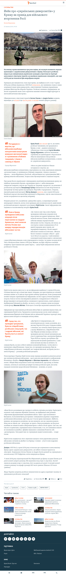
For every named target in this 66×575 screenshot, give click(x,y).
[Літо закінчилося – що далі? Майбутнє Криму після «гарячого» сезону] (9, 500)
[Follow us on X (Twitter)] (9, 539)
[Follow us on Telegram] (17, 539)
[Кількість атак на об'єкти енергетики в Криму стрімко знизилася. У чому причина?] (39, 521)
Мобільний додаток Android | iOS (44, 550)
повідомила (36, 85)
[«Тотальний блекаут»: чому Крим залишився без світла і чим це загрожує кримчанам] (9, 509)
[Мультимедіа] (21, 573)
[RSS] (25, 539)
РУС (45, 573)
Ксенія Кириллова (9, 23)
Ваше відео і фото (9, 550)
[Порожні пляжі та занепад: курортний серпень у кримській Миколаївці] (39, 500)
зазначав (40, 192)
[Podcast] (29, 539)
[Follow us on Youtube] (13, 539)
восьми (17, 100)
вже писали (43, 144)
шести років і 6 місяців (30, 100)
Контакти (37, 563)
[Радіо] (9, 573)
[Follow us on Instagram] (21, 539)
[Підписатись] (33, 539)
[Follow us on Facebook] (5, 539)
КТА (33, 573)
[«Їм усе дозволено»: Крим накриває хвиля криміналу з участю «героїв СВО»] (39, 509)
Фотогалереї (48, 498)
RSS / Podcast (38, 553)
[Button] (43, 30)
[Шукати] (56, 573)
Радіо (5, 553)
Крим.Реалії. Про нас (10, 563)
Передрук (7, 567)
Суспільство (8, 7)
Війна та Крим (19, 498)
